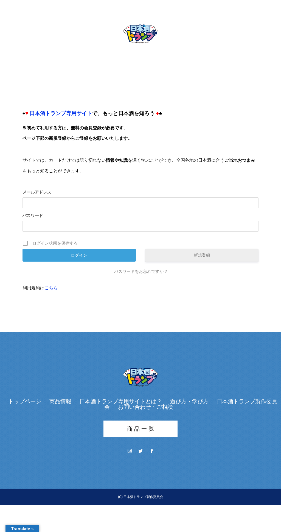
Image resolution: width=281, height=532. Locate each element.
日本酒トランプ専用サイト (61, 113)
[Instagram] (129, 450)
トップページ (24, 401)
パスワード (33, 215)
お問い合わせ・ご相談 (145, 407)
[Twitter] (140, 450)
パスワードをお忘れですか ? (140, 271)
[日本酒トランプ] (140, 34)
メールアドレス (37, 192)
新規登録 (202, 255)
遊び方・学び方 (189, 401)
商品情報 (60, 401)
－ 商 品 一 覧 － (140, 429)
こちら (51, 287)
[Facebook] (151, 450)
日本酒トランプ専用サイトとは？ (121, 401)
